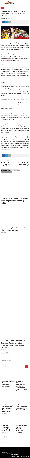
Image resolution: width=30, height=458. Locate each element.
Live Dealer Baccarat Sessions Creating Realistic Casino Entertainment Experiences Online (13, 344)
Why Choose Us (25, 456)
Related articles (5, 170)
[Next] (5, 437)
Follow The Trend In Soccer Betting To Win (23, 164)
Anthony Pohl (4, 18)
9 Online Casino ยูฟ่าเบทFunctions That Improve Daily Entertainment (7, 408)
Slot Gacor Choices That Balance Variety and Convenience (8, 383)
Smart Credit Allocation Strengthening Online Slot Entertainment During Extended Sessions (21, 386)
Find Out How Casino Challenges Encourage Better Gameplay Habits (14, 200)
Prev (3, 352)
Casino (2, 8)
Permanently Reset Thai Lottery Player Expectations (14, 229)
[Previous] (3, 437)
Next (7, 352)
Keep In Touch (15, 456)
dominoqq (7, 60)
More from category (6, 172)
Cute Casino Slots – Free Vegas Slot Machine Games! (6, 164)
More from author (14, 170)
